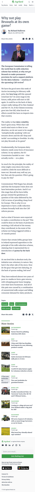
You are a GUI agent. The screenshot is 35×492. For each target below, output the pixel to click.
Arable (20, 5)
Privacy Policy (6, 479)
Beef (15, 5)
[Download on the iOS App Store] (9, 468)
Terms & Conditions (8, 477)
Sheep (25, 5)
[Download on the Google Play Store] (25, 468)
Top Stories (4, 5)
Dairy (11, 5)
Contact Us (5, 474)
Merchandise (6, 485)
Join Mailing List (17, 456)
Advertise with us (7, 482)
